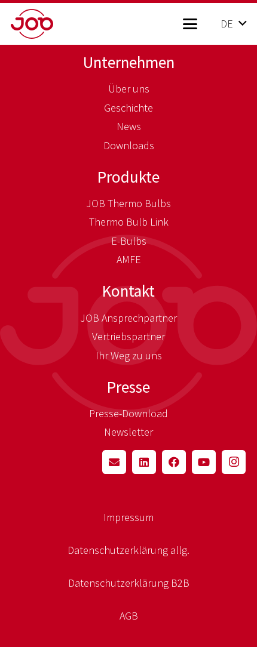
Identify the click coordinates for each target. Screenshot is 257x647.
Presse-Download (128, 413)
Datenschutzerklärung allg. (128, 550)
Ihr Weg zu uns (129, 355)
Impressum (128, 517)
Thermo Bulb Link (129, 222)
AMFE (129, 259)
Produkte (128, 177)
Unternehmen (129, 62)
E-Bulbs (128, 241)
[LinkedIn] (144, 462)
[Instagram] (234, 462)
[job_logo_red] (51, 24)
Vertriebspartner (128, 336)
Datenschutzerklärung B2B (128, 583)
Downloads (128, 145)
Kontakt (128, 291)
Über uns (128, 88)
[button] (190, 24)
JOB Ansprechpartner (128, 318)
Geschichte (128, 108)
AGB (129, 616)
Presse (128, 387)
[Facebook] (174, 462)
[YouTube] (204, 462)
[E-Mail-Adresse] (114, 462)
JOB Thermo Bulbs (128, 203)
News (129, 126)
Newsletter (128, 432)
